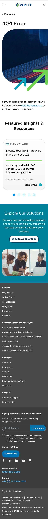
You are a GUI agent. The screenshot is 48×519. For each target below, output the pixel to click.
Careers (5, 372)
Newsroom (7, 367)
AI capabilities (8, 302)
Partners (6, 315)
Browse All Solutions (24, 239)
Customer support (10, 397)
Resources (7, 311)
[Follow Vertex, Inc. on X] (10, 460)
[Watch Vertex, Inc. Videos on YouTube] (23, 460)
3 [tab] (24, 195)
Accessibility (8, 500)
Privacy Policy (23, 438)
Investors (6, 385)
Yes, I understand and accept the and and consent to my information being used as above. (24, 438)
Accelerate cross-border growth (17, 346)
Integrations (8, 306)
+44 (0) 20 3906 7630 (14, 481)
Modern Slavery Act (11, 504)
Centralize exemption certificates (17, 350)
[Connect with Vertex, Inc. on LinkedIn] (16, 460)
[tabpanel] (24, 162)
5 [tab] (34, 195)
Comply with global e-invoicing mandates (21, 337)
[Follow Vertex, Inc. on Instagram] (30, 460)
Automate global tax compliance (17, 332)
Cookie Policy (24, 500)
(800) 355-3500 (11, 472)
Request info (8, 402)
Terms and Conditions (12, 497)
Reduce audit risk (10, 341)
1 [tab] (14, 195)
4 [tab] (29, 195)
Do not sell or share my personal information (23, 507)
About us (6, 362)
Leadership (7, 376)
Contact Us (11, 454)
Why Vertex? (8, 293)
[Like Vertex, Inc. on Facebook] (3, 460)
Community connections (13, 381)
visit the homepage (31, 105)
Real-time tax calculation (13, 327)
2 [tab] (19, 195)
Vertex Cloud (8, 297)
